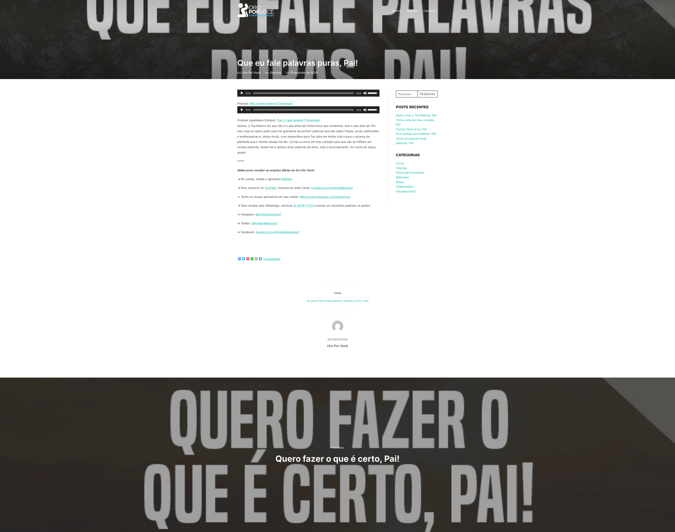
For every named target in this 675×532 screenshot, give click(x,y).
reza (365, 300)
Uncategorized (405, 191)
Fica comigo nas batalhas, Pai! (416, 133)
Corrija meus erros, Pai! (411, 129)
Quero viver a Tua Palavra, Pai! (416, 115)
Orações (412, 10)
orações (348, 300)
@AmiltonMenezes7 (265, 223)
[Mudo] (365, 93)
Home (396, 10)
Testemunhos (404, 186)
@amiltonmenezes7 (268, 214)
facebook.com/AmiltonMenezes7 (278, 232)
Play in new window (263, 103)
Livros (400, 163)
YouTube (270, 188)
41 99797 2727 (303, 205)
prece (358, 300)
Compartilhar (272, 259)
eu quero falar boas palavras (324, 300)
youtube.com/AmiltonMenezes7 (332, 188)
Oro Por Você (252, 72)
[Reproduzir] (242, 93)
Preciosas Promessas (410, 172)
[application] (308, 93)
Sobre (400, 182)
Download (285, 103)
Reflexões (402, 177)
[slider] (373, 93)
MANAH (287, 179)
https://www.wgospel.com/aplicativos (325, 197)
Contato (429, 10)
